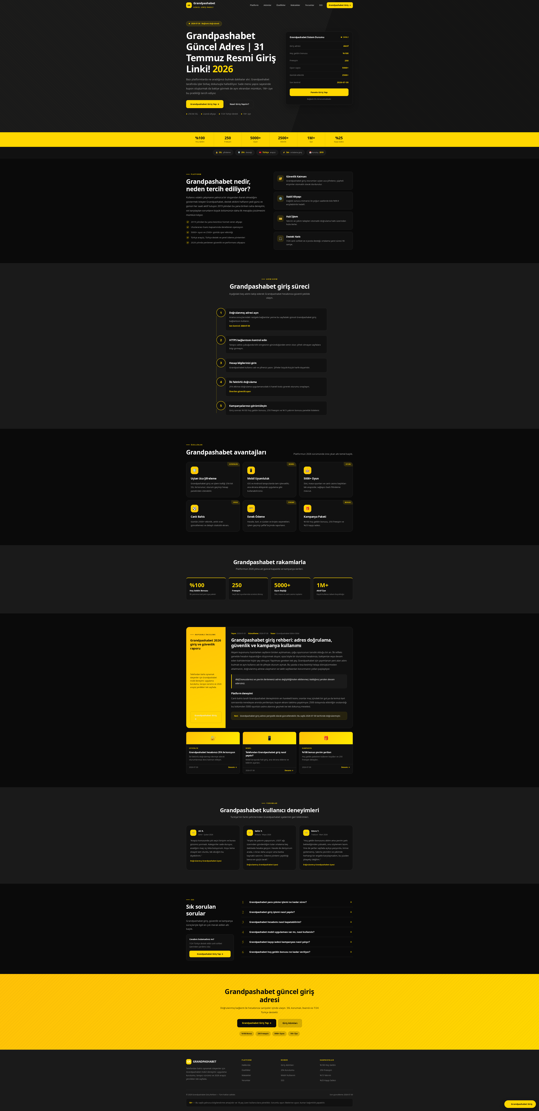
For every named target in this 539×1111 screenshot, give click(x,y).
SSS (321, 5)
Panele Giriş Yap (319, 92)
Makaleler (295, 5)
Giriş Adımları (290, 1023)
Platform (254, 5)
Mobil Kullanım (288, 1075)
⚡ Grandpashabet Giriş (520, 1104)
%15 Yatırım (325, 1075)
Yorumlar (309, 5)
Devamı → (232, 767)
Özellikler (281, 5)
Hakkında (246, 1065)
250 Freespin (326, 1070)
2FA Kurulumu (287, 1070)
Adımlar (267, 5)
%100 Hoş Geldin (328, 1065)
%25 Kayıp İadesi (328, 1080)
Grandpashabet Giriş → (340, 5)
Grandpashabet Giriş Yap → (204, 104)
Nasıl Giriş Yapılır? (239, 104)
